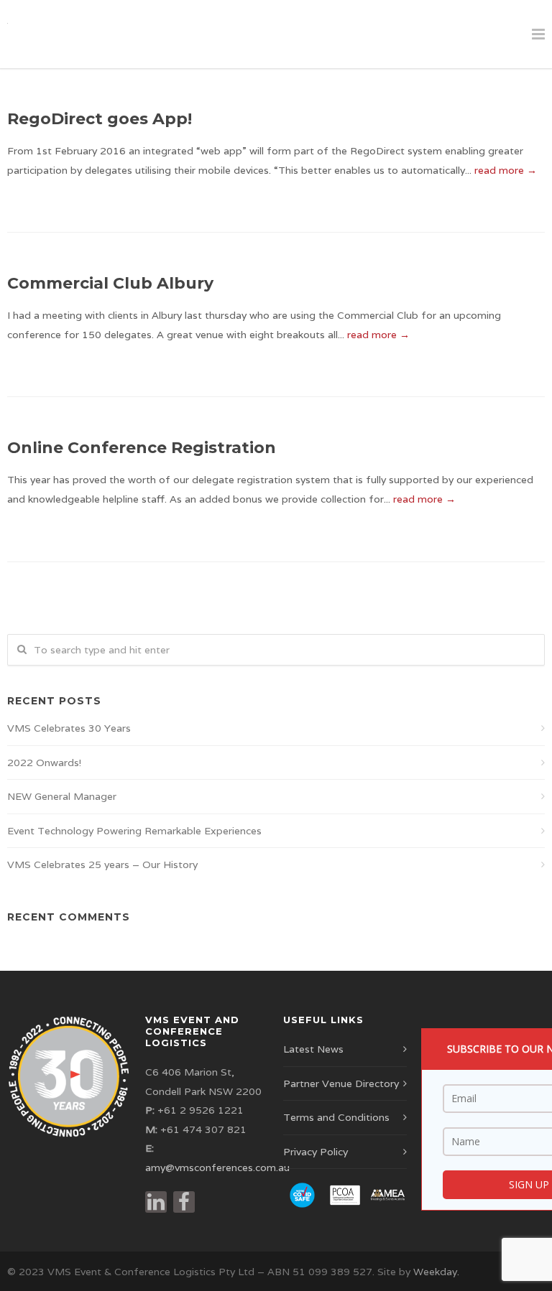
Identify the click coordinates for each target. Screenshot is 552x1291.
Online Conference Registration (141, 447)
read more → (505, 170)
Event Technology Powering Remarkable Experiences (134, 830)
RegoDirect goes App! (99, 119)
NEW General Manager (61, 796)
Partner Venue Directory (341, 1083)
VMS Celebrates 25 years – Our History (102, 864)
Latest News (313, 1049)
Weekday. (436, 1271)
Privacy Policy (315, 1151)
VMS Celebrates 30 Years (69, 728)
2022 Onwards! (44, 762)
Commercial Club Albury (110, 283)
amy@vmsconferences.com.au (217, 1167)
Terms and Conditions (336, 1117)
